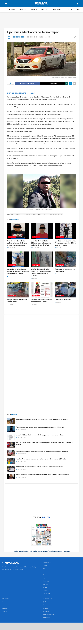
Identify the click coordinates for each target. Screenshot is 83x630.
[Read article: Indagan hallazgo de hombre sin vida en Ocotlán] (18, 289)
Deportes (46, 581)
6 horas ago (35, 247)
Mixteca (4, 608)
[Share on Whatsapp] (66, 83)
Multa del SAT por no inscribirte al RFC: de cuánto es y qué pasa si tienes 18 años (40, 467)
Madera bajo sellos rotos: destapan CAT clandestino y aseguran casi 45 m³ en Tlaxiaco (42, 419)
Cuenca (4, 611)
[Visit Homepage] (41, 3)
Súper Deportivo (58, 10)
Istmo (4, 602)
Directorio (46, 605)
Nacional (45, 575)
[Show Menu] (6, 3)
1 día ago (58, 247)
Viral (71, 10)
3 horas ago (11, 247)
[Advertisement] (42, 19)
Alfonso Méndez (18, 37)
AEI (12, 214)
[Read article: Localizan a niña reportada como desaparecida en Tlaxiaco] (42, 289)
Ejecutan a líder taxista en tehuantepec (28, 214)
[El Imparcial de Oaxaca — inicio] (21, 563)
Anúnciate (46, 608)
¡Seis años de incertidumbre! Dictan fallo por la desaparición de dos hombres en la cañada (41, 243)
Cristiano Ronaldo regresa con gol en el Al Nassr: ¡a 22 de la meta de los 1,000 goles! (41, 459)
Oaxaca (23, 10)
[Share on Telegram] (70, 83)
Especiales (33, 10)
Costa (4, 605)
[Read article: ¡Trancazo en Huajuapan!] (66, 289)
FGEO (45, 214)
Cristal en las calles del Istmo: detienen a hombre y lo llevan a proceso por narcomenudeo (17, 243)
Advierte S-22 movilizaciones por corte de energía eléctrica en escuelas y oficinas (40, 435)
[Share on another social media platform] (74, 83)
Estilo (44, 578)
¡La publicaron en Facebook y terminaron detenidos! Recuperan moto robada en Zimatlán (18, 271)
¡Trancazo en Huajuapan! (63, 299)
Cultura (45, 590)
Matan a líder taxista (55, 214)
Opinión (79, 10)
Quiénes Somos (48, 602)
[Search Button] (77, 3)
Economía (46, 572)
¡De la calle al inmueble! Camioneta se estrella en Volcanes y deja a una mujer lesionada (42, 451)
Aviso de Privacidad (49, 614)
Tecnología (46, 593)
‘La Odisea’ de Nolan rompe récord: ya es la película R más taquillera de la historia (40, 427)
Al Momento (11, 10)
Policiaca (44, 10)
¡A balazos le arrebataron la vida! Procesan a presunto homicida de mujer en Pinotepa (65, 243)
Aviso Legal (46, 617)
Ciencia (45, 587)
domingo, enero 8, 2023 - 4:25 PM (38, 37)
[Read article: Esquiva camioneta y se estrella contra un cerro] (66, 259)
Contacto (46, 611)
